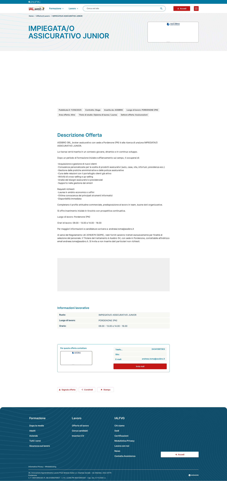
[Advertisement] (113, 75)
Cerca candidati (80, 430)
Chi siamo (119, 425)
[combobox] (124, 8)
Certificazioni (121, 436)
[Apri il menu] (196, 8)
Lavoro (72, 8)
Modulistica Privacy (124, 441)
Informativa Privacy (35, 467)
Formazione (55, 8)
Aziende (33, 436)
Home (31, 16)
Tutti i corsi (35, 441)
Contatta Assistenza (124, 456)
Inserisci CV (78, 436)
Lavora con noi (121, 446)
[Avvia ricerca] (161, 8)
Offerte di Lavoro (43, 16)
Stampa (106, 389)
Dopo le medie (36, 425)
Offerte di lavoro (80, 425)
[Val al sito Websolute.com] (194, 475)
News (117, 451)
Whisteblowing (50, 467)
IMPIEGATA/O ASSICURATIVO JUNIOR (67, 16)
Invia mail (140, 366)
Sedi (116, 430)
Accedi (183, 8)
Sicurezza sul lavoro (39, 446)
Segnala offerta (68, 389)
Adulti (32, 430)
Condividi (88, 389)
